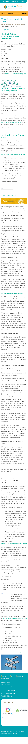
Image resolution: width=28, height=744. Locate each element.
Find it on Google (9, 690)
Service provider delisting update (12, 293)
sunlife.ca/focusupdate (8, 195)
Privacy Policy (12, 733)
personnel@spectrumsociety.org (15, 74)
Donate (10, 13)
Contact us (3, 13)
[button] (26, 13)
